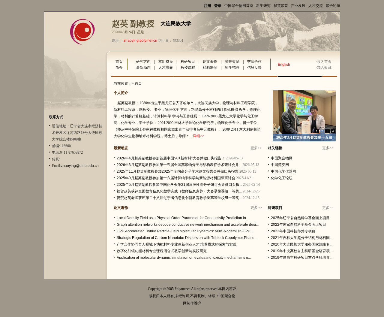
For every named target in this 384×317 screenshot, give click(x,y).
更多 (254, 148)
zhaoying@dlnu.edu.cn (80, 166)
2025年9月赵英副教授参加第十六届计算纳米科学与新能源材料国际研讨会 (176, 178)
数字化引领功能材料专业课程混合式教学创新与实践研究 (162, 251)
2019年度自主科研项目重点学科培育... (301, 257)
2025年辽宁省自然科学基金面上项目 (300, 218)
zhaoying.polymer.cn (140, 40)
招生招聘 (232, 67)
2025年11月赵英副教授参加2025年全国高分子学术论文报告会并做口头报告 (177, 171)
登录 (217, 6)
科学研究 (263, 6)
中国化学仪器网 (283, 171)
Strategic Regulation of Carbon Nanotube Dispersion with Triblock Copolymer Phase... (187, 238)
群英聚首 (281, 6)
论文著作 (210, 61)
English (284, 64)
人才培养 (165, 67)
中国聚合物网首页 (238, 6)
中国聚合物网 (281, 158)
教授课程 (188, 67)
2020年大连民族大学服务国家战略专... (301, 244)
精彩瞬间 (210, 67)
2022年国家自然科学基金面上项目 (298, 224)
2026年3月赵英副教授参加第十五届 (304, 137)
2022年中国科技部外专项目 (293, 231)
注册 (207, 6)
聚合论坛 (333, 6)
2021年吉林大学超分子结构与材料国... (301, 238)
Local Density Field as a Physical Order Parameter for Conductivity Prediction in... (183, 218)
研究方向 (143, 61)
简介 (119, 67)
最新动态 (143, 67)
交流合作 (254, 61)
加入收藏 (324, 67)
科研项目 (188, 61)
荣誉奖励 (232, 61)
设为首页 (324, 61)
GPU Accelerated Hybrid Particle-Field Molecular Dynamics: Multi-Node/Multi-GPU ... (185, 231)
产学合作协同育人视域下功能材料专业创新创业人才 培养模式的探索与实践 (176, 244)
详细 (196, 136)
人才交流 (315, 6)
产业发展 (298, 6)
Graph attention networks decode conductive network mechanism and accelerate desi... (188, 224)
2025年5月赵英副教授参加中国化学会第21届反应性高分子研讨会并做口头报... (179, 185)
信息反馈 (254, 67)
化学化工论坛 (281, 178)
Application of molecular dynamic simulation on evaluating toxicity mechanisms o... (184, 257)
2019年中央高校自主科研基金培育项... (301, 251)
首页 (119, 61)
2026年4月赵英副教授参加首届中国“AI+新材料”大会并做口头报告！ (171, 158)
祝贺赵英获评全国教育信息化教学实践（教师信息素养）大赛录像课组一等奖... (179, 191)
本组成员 (165, 61)
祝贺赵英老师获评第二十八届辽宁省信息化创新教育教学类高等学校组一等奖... (179, 198)
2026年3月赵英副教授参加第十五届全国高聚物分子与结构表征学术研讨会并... (179, 165)
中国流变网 (280, 165)
